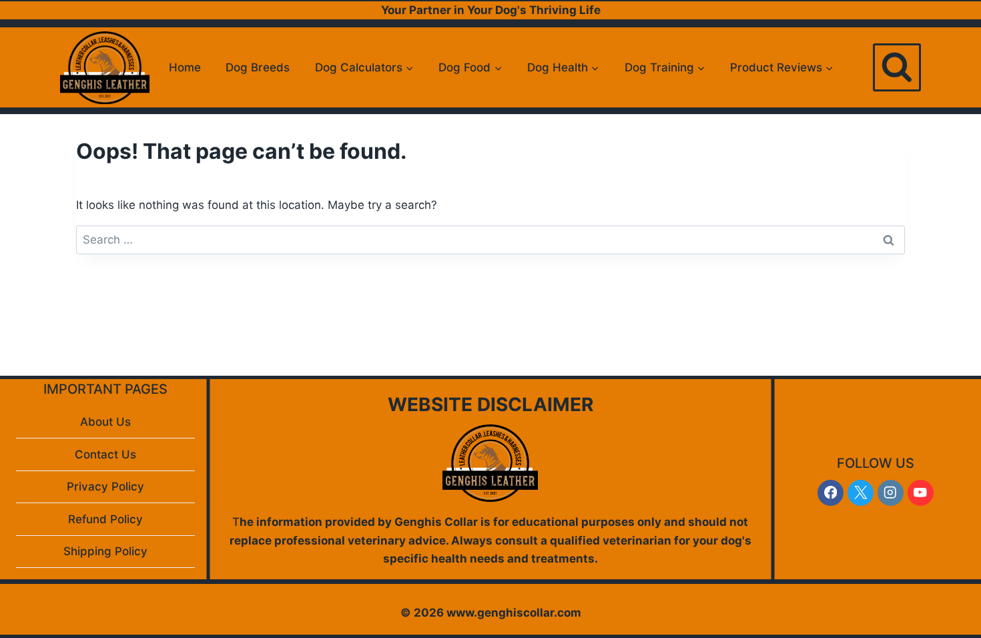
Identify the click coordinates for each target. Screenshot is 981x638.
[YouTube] (921, 493)
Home (185, 67)
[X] (861, 493)
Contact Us (105, 454)
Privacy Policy (105, 486)
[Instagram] (891, 493)
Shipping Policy (105, 551)
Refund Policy (105, 519)
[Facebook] (831, 493)
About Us (105, 421)
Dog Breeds (258, 67)
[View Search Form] (897, 67)
